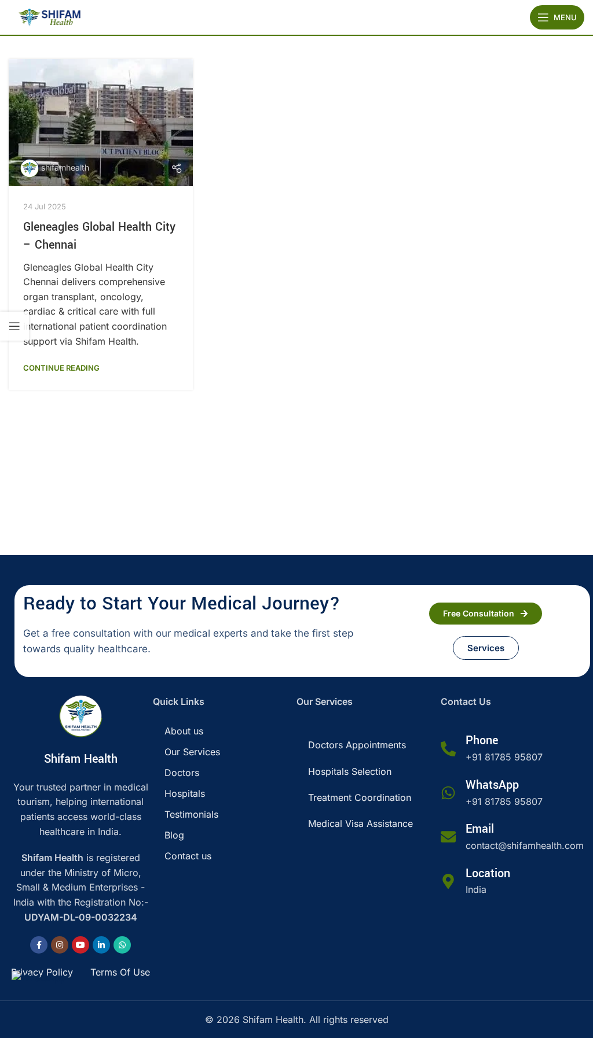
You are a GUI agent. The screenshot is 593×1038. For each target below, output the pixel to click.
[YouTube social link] (80, 945)
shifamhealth (65, 167)
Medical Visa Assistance (360, 823)
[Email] (448, 836)
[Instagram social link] (59, 945)
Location (488, 873)
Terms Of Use (120, 972)
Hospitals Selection (349, 771)
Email (480, 829)
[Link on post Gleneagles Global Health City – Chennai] (101, 122)
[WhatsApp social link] (122, 945)
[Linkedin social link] (101, 945)
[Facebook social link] (38, 945)
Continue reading (61, 367)
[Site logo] (49, 16)
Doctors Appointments (357, 745)
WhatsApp (492, 785)
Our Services (192, 752)
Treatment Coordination (359, 797)
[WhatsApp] (448, 792)
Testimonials (191, 814)
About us (183, 731)
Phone (482, 740)
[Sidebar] (14, 326)
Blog (174, 835)
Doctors (181, 772)
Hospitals (184, 793)
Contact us (187, 856)
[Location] (448, 881)
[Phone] (448, 748)
